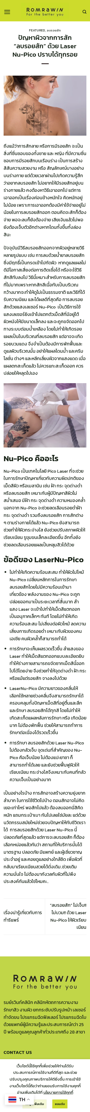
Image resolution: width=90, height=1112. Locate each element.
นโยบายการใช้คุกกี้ (58, 1092)
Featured (37, 30)
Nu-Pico (18, 458)
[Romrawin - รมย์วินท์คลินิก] (45, 11)
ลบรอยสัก (54, 30)
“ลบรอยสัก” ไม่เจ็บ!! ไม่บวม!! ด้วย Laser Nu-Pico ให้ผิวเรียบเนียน (68, 916)
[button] (7, 12)
